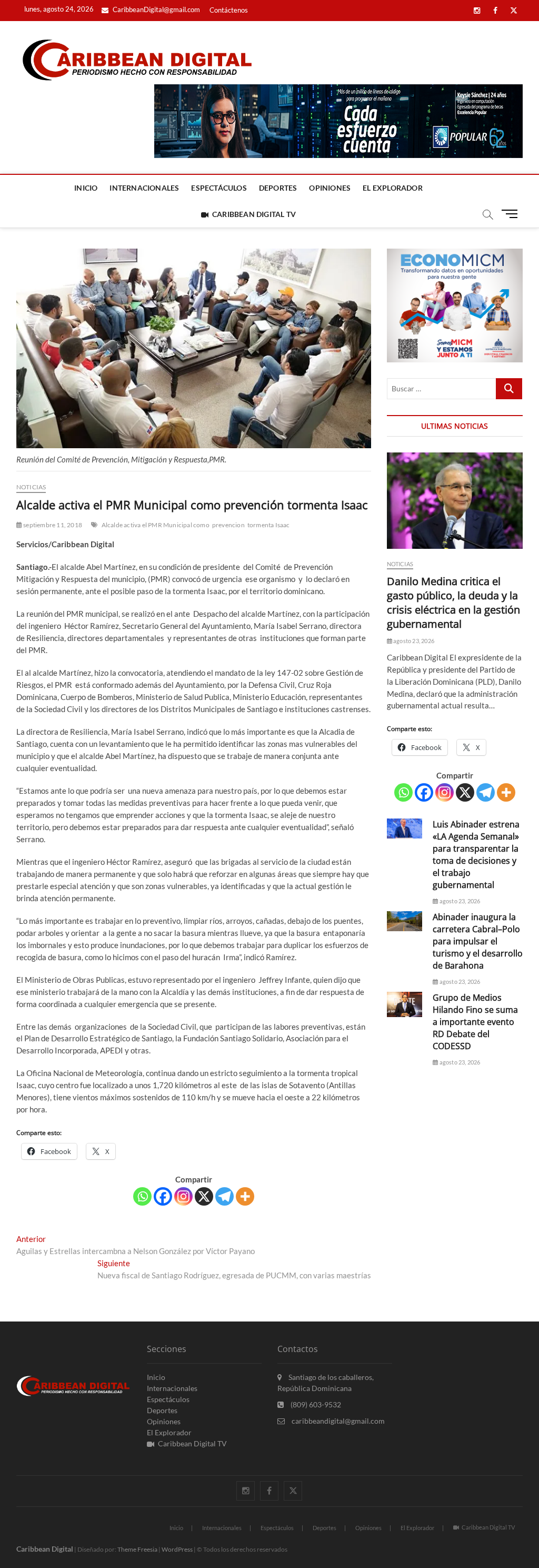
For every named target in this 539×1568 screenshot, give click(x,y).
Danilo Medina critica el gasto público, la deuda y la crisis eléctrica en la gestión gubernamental (453, 602)
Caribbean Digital (44, 1548)
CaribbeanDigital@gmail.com (155, 9)
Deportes (278, 187)
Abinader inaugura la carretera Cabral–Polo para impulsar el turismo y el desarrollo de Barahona (478, 941)
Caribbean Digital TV (254, 214)
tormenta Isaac (268, 525)
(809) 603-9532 (315, 1404)
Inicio (85, 187)
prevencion (228, 525)
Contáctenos (228, 10)
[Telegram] (224, 1196)
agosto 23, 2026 (413, 640)
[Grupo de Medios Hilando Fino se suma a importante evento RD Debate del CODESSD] (405, 1004)
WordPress (177, 1549)
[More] (245, 1196)
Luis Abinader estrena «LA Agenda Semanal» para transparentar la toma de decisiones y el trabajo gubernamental (476, 854)
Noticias (31, 487)
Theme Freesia (137, 1549)
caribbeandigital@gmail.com (337, 1420)
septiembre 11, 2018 (52, 525)
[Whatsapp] (142, 1196)
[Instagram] (183, 1196)
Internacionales (144, 187)
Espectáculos (218, 187)
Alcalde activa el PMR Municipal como (155, 525)
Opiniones (330, 187)
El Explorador (393, 187)
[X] (204, 1196)
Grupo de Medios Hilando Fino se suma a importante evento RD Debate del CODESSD (475, 1022)
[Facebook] (163, 1196)
